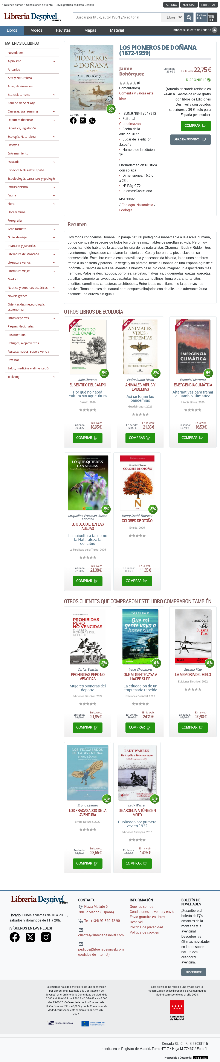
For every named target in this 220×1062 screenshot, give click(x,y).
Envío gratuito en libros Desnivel (75, 5)
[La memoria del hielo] (192, 636)
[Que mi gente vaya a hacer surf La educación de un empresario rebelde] (140, 636)
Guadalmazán (130, 123)
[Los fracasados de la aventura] (87, 772)
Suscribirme (194, 972)
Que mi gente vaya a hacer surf (140, 676)
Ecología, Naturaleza (137, 204)
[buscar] (188, 17)
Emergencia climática (193, 385)
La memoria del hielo (193, 674)
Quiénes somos (13, 5)
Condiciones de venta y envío (152, 911)
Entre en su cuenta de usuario (192, 30)
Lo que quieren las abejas (88, 526)
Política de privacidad (146, 927)
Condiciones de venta (39, 5)
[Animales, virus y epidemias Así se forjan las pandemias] (140, 347)
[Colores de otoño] (137, 483)
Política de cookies (144, 932)
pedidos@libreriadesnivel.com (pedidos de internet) (101, 952)
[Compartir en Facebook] (73, 120)
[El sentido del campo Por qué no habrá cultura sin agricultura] (87, 347)
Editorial (208, 5)
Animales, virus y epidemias (140, 387)
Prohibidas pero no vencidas (88, 676)
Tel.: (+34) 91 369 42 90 (101, 920)
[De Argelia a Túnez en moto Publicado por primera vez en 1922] (137, 772)
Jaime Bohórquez (131, 71)
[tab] (77, 225)
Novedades (15, 53)
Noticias (189, 5)
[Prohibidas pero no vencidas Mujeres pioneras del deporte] (88, 636)
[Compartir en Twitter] (82, 120)
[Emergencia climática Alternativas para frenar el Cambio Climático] (193, 347)
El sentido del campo (87, 385)
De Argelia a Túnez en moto (137, 812)
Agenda (171, 5)
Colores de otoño (137, 521)
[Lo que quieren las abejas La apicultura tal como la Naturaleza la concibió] (87, 483)
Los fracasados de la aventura (87, 812)
